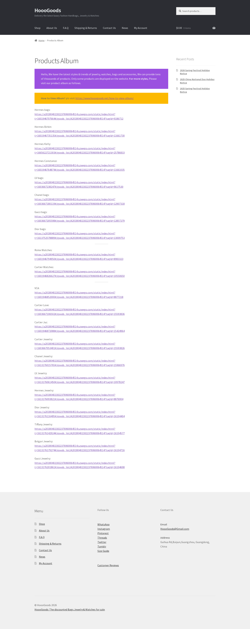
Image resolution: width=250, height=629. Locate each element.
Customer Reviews (108, 565)
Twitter (101, 542)
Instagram (103, 528)
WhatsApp (103, 524)
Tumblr (101, 546)
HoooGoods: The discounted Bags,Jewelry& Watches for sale (70, 609)
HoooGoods (48, 10)
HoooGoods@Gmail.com (174, 528)
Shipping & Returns (85, 28)
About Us (51, 28)
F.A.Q (66, 28)
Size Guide (103, 551)
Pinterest (103, 533)
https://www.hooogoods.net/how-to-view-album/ (104, 98)
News (125, 28)
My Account (140, 28)
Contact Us (109, 28)
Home (42, 40)
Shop (37, 28)
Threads (102, 537)
